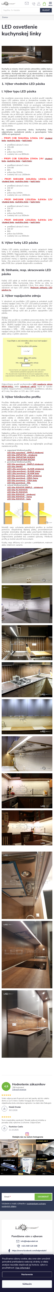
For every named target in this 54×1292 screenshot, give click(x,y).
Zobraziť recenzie (19, 1090)
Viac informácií (22, 1267)
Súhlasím (27, 1284)
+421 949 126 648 (29, 1246)
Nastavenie (27, 1274)
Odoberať (43, 1196)
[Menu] (50, 3)
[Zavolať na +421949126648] (33, 4)
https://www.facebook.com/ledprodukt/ (29, 1250)
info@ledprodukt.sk (29, 1241)
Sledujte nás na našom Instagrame (27, 1137)
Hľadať (46, 10)
